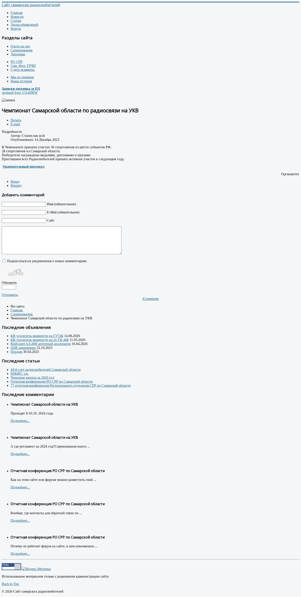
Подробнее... (20, 421)
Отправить (10, 295)
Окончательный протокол (24, 166)
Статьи (16, 21)
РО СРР (16, 62)
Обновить (9, 282)
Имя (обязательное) (61, 204)
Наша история (21, 81)
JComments (150, 299)
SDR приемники (23, 348)
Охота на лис (20, 46)
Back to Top (10, 584)
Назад (15, 181)
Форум (16, 28)
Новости (17, 17)
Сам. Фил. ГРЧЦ (23, 66)
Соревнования (21, 50)
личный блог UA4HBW (21, 90)
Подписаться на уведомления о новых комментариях (47, 261)
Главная (16, 13)
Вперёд (16, 185)
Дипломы (18, 54)
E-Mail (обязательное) (63, 212)
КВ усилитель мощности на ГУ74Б (37, 336)
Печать (16, 120)
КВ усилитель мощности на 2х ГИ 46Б (40, 340)
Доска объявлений (24, 24)
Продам (16, 352)
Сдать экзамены (23, 70)
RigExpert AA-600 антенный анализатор (41, 344)
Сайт (50, 220)
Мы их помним (22, 77)
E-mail (15, 124)
